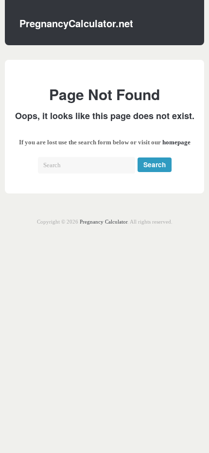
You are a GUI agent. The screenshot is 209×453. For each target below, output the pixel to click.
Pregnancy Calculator (103, 222)
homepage (176, 142)
